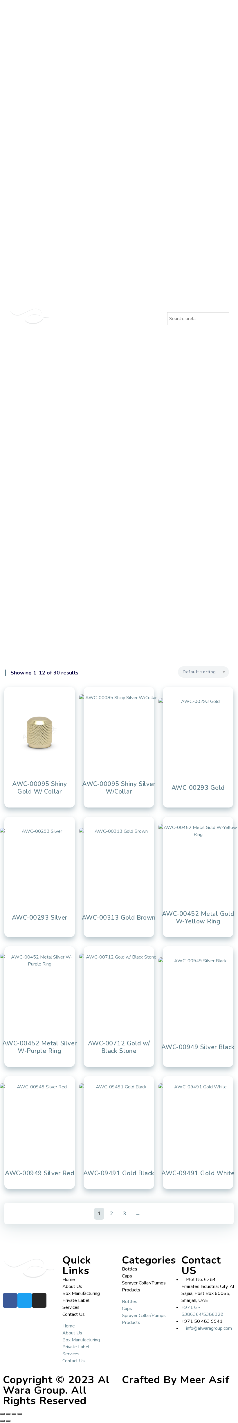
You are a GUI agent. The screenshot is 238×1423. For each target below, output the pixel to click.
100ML (137, 54)
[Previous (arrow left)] (2, 1421)
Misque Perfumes (142, 313)
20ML (136, 96)
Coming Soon (143, 235)
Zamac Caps (142, 145)
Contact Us (131, 320)
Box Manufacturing (137, 257)
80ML (136, 61)
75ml (135, 68)
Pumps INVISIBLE (146, 208)
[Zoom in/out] (2, 1414)
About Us (130, 19)
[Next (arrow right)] (8, 1421)
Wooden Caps (144, 166)
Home (127, 13)
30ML (136, 89)
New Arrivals (142, 229)
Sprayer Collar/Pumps (144, 1283)
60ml (135, 75)
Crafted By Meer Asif (176, 1380)
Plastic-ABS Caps (146, 124)
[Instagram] (39, 1300)
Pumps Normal (144, 215)
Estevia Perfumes (141, 306)
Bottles (133, 47)
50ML (136, 82)
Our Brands (131, 278)
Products (129, 26)
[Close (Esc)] (19, 1414)
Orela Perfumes (140, 299)
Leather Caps (143, 152)
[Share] (14, 1414)
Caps (131, 117)
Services (129, 271)
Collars (137, 187)
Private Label (132, 264)
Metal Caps (141, 159)
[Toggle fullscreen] (8, 1414)
